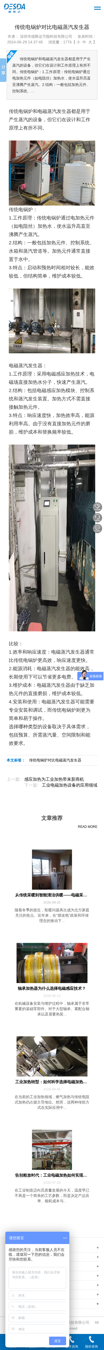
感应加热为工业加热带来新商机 (54, 779)
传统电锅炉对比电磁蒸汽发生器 (55, 760)
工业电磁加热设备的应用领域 (69, 785)
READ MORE (87, 827)
